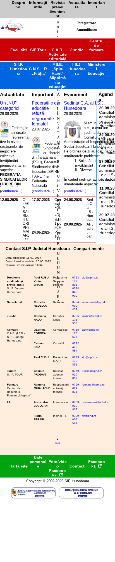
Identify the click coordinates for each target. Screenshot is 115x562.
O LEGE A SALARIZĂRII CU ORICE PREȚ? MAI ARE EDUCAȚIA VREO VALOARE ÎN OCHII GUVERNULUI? (28, 237)
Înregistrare (87, 23)
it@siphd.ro (89, 415)
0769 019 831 (75, 388)
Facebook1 (96, 463)
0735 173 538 (75, 319)
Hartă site (18, 466)
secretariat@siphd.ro (95, 302)
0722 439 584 (75, 347)
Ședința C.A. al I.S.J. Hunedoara (84, 106)
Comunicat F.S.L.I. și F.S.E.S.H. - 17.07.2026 (60, 214)
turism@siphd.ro (92, 370)
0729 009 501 (75, 419)
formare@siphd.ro (93, 384)
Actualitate (12, 94)
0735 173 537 (75, 333)
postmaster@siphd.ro (95, 402)
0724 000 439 (75, 306)
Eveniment (75, 94)
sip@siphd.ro (90, 277)
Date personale (38, 461)
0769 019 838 (75, 406)
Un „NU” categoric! (9, 106)
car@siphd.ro (90, 329)
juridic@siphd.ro (92, 316)
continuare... (11, 191)
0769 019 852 (75, 374)
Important (43, 94)
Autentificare (86, 30)
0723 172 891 (75, 281)
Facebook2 (57, 472)
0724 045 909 (75, 292)
